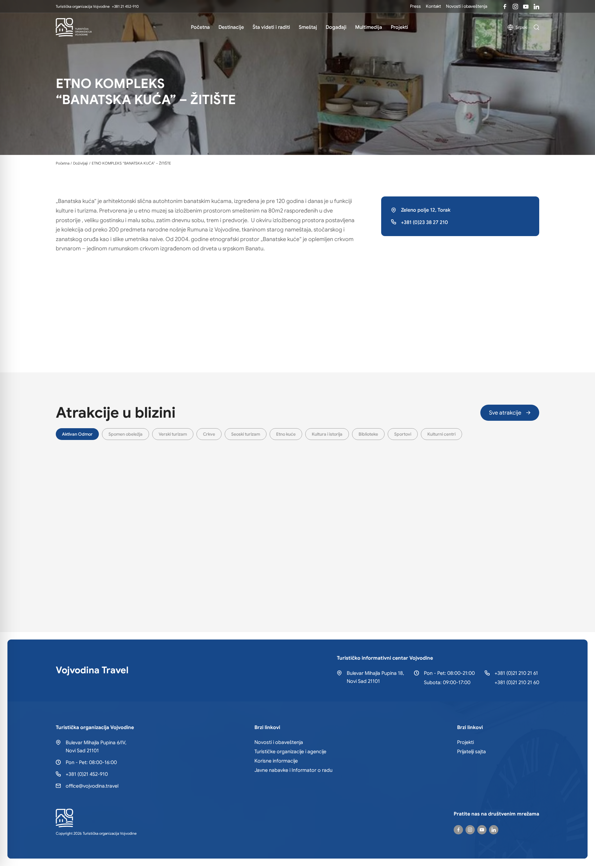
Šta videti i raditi (271, 27)
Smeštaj (308, 27)
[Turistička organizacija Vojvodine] (74, 27)
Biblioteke (368, 434)
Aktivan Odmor (77, 434)
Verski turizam (173, 434)
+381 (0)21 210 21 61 (516, 673)
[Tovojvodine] (505, 6)
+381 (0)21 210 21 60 (517, 682)
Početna (200, 27)
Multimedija (368, 27)
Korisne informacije (276, 761)
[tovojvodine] (458, 829)
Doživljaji (80, 163)
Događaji (336, 27)
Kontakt (433, 6)
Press (415, 6)
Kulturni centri (441, 434)
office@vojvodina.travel (92, 786)
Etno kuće (286, 434)
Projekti (399, 27)
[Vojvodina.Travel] (515, 6)
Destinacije (231, 27)
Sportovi (402, 434)
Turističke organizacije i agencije (290, 752)
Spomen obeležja (125, 434)
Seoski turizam (245, 434)
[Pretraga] (536, 27)
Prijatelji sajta (471, 752)
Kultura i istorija (327, 434)
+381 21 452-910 (125, 6)
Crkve (209, 434)
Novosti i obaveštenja (466, 6)
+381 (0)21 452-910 (87, 774)
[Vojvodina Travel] (526, 6)
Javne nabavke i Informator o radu (293, 770)
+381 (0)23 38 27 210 (424, 222)
